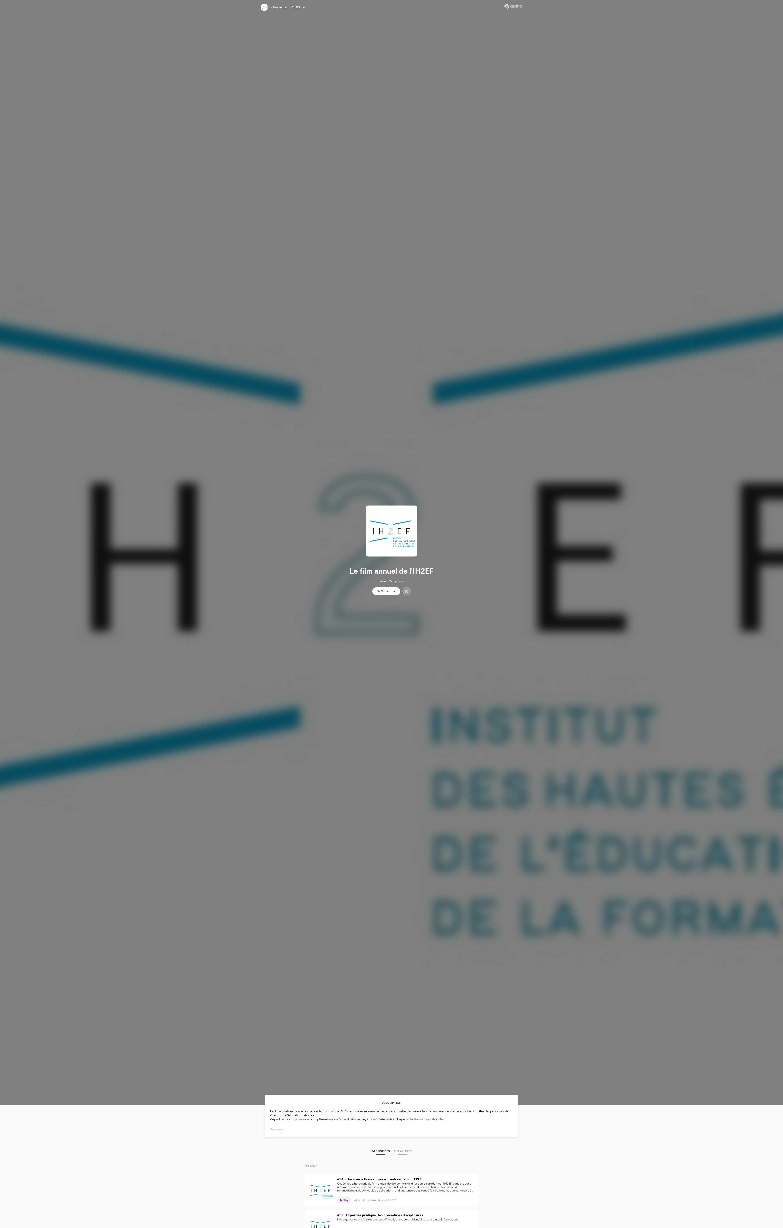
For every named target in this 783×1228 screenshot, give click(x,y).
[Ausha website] (513, 6)
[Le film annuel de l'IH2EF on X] (407, 591)
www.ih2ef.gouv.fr (391, 581)
